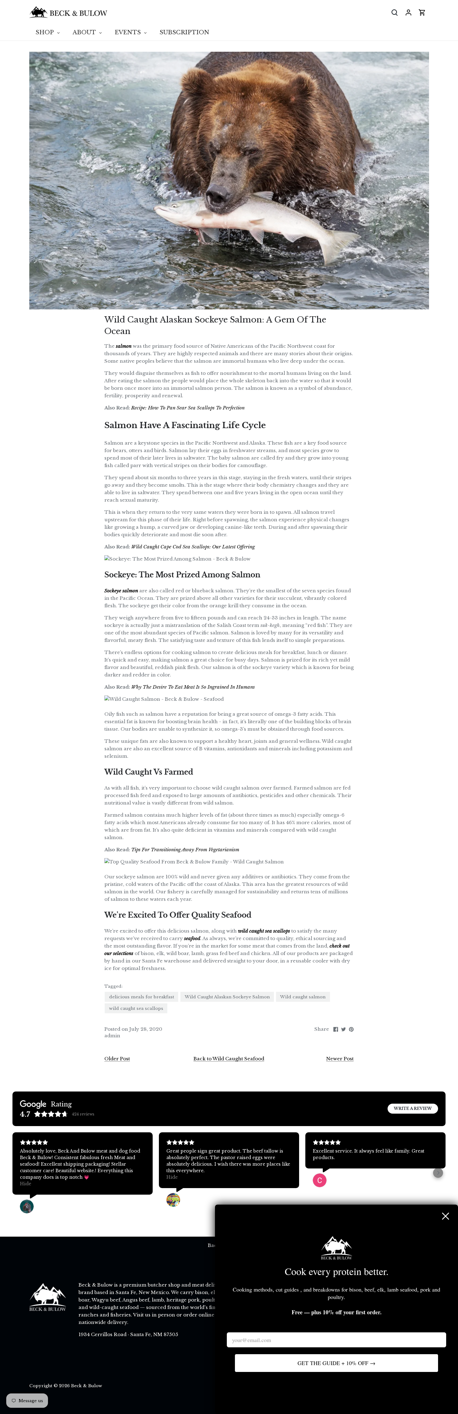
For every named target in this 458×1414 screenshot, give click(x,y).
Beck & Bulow (86, 1385)
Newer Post (340, 1059)
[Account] (408, 12)
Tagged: (113, 986)
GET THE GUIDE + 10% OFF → (336, 1363)
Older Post (117, 1059)
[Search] (395, 12)
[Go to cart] (422, 12)
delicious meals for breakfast (141, 997)
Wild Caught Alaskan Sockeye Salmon (227, 997)
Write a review (413, 1108)
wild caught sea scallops (136, 1008)
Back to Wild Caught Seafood (228, 1059)
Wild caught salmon (303, 997)
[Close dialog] (445, 1216)
